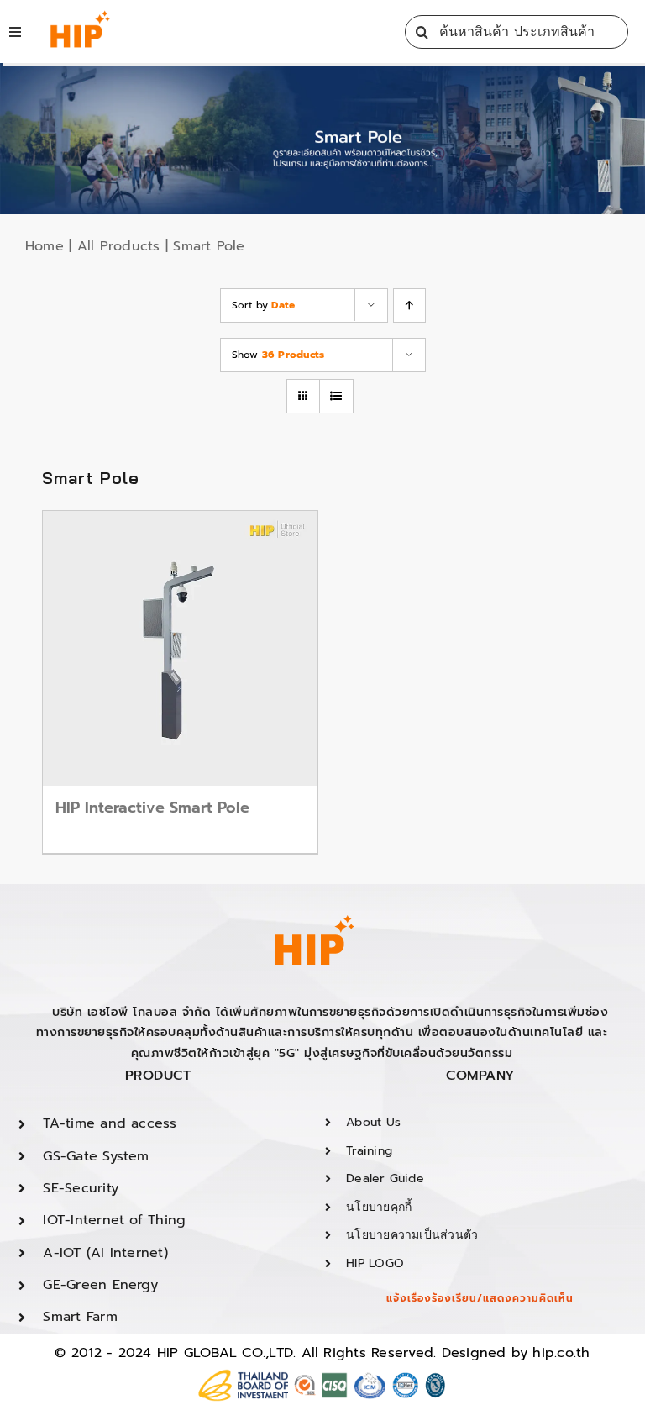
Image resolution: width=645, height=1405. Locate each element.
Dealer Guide (385, 1178)
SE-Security (80, 1188)
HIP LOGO (375, 1263)
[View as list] (336, 396)
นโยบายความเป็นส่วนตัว (412, 1235)
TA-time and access (109, 1123)
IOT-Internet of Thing (114, 1220)
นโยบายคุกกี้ (379, 1207)
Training (369, 1151)
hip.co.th (561, 1353)
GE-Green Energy (100, 1285)
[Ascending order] (409, 305)
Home (44, 246)
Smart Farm (80, 1317)
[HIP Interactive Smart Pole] (180, 648)
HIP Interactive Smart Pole (152, 807)
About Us (373, 1122)
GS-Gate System (96, 1156)
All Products (118, 246)
